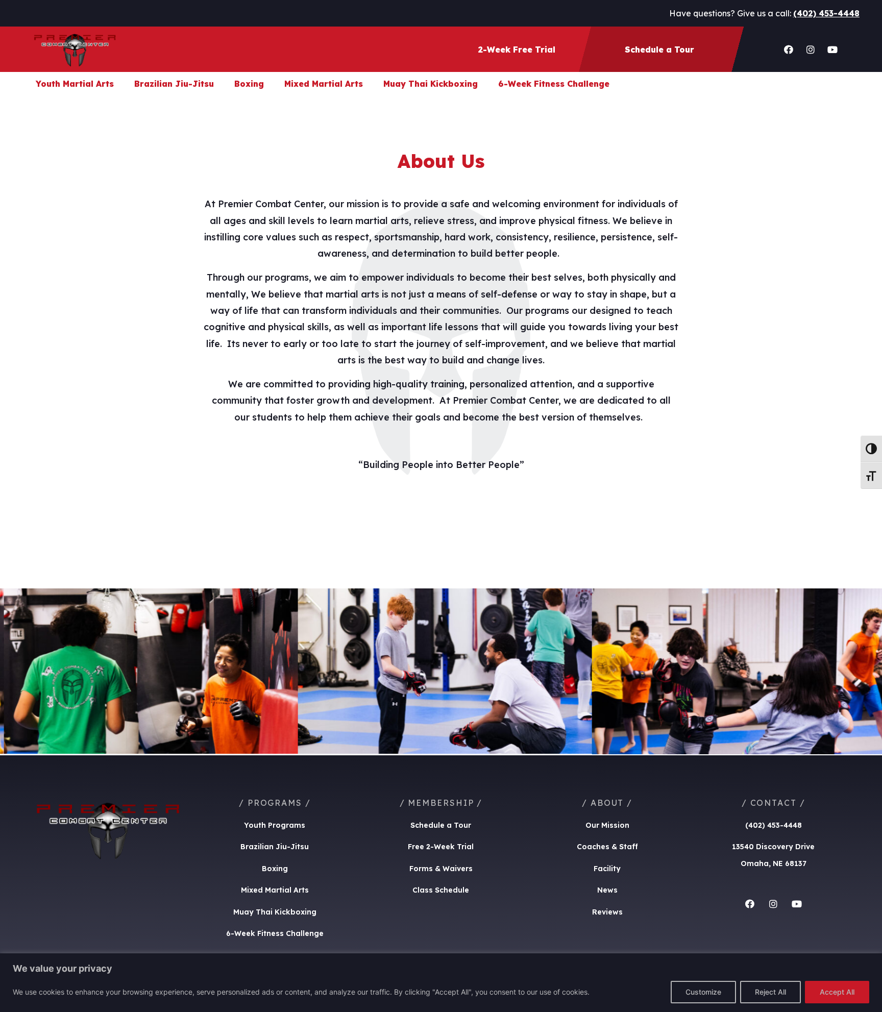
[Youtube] (832, 49)
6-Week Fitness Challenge (553, 84)
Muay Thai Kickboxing (430, 84)
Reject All (770, 992)
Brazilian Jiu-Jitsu (174, 84)
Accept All (837, 992)
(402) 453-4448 (826, 13)
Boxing (249, 84)
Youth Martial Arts (75, 84)
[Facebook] (788, 49)
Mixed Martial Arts (323, 84)
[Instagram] (810, 49)
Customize (703, 992)
